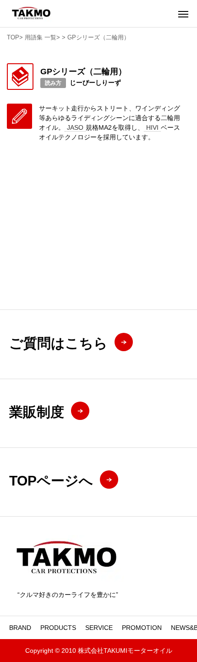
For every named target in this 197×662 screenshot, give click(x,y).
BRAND (20, 627)
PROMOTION (142, 627)
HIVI (152, 127)
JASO (75, 127)
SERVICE (99, 627)
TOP (13, 37)
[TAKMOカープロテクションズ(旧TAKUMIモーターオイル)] (31, 13)
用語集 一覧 (40, 37)
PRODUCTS (58, 627)
